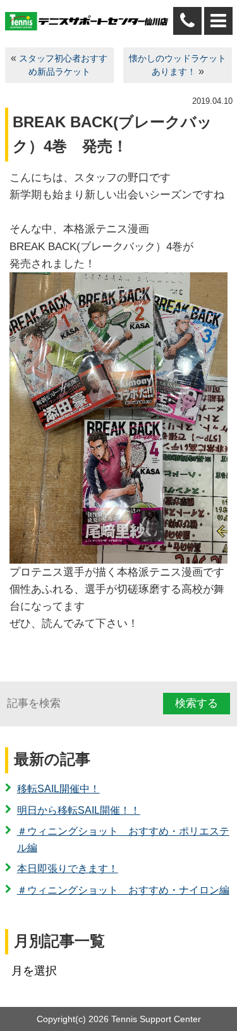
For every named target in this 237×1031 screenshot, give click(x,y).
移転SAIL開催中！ (58, 788)
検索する (196, 703)
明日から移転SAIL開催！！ (78, 810)
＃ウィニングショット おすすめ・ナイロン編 (123, 890)
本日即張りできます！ (67, 868)
